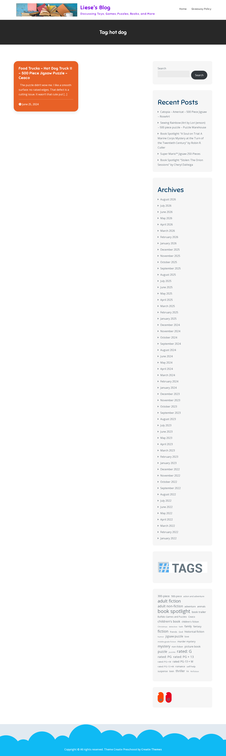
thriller (180, 671)
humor (161, 636)
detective (173, 626)
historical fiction (194, 631)
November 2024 (170, 331)
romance (180, 666)
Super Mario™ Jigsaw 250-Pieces (180, 154)
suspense (163, 671)
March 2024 (167, 375)
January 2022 (168, 538)
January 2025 (168, 318)
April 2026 (166, 224)
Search (162, 68)
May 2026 (166, 218)
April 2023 (166, 444)
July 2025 (165, 281)
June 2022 (166, 507)
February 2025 (169, 312)
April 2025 (166, 300)
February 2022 (169, 532)
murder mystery (186, 641)
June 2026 (166, 212)
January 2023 (168, 463)
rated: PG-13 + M (183, 661)
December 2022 (170, 469)
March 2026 (167, 231)
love (187, 636)
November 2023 (170, 400)
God (181, 631)
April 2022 (166, 519)
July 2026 (165, 205)
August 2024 (168, 350)
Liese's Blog (95, 7)
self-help (191, 666)
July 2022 (165, 500)
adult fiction (169, 601)
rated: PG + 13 (183, 657)
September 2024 (170, 344)
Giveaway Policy (201, 9)
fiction (163, 631)
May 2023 (166, 438)
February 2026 (169, 237)
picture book (192, 646)
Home (182, 9)
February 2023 (169, 457)
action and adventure (193, 596)
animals (201, 606)
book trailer (199, 612)
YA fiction (194, 671)
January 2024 (168, 387)
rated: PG (165, 657)
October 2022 (168, 482)
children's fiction (190, 621)
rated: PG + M (164, 661)
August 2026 (168, 199)
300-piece (164, 596)
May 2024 (166, 362)
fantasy (197, 626)
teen (171, 671)
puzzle (162, 651)
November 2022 (170, 475)
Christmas (162, 626)
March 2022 (167, 526)
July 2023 (165, 425)
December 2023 (170, 394)
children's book (169, 621)
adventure (190, 606)
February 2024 (169, 381)
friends (173, 631)
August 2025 (168, 275)
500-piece (176, 596)
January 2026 (168, 243)
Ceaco (191, 616)
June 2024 (166, 356)
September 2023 (170, 413)
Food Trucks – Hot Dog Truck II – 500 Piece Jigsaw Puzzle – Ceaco (45, 73)
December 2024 (170, 325)
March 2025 (167, 306)
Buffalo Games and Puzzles (172, 616)
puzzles (172, 652)
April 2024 (166, 369)
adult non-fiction (170, 606)
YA (187, 671)
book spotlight (174, 611)
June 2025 (166, 287)
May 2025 (166, 293)
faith (181, 626)
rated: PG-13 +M (166, 666)
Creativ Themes (151, 749)
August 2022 (168, 494)
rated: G (184, 651)
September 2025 (170, 268)
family (188, 626)
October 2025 (168, 262)
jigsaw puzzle (174, 636)
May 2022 (166, 513)
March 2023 (167, 450)
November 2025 (170, 256)
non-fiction (177, 646)
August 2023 (168, 419)
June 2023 (166, 431)
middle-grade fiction (167, 641)
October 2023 (168, 406)
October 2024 (168, 337)
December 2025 (170, 249)
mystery (164, 646)
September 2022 (170, 488)
